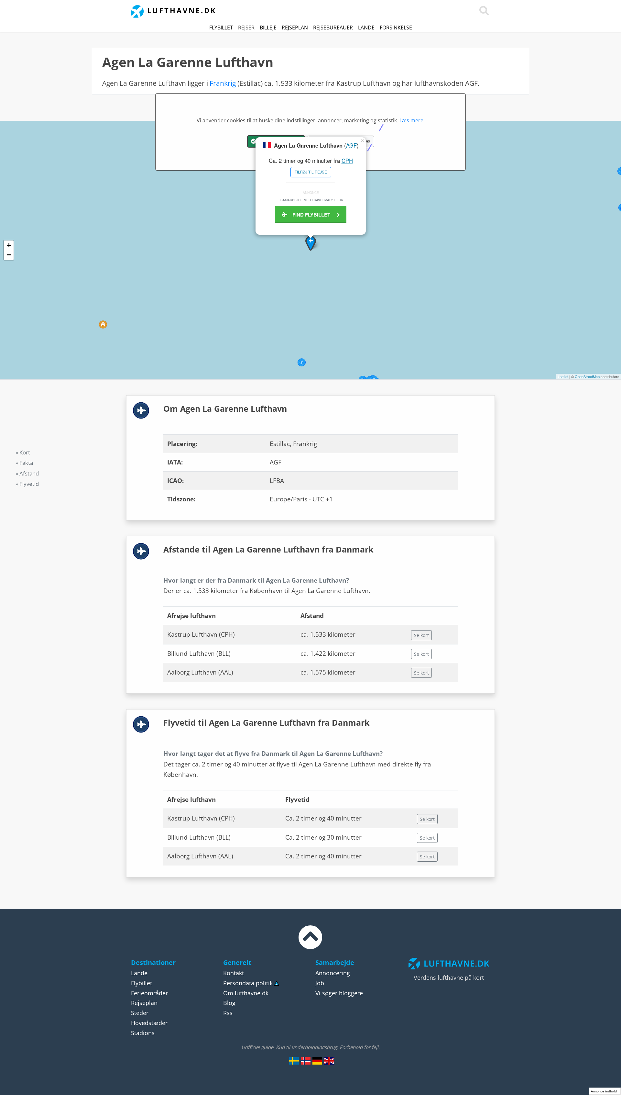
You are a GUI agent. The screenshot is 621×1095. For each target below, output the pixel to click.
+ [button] (9, 245)
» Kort (23, 452)
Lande (366, 27)
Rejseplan (295, 27)
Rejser (246, 27)
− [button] (9, 255)
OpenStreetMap (587, 376)
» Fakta (24, 462)
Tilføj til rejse (311, 171)
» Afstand (27, 473)
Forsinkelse (396, 27)
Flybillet (221, 27)
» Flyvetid (27, 483)
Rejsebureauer (333, 27)
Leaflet (563, 376)
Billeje (268, 27)
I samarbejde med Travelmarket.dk (310, 199)
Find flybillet (312, 214)
